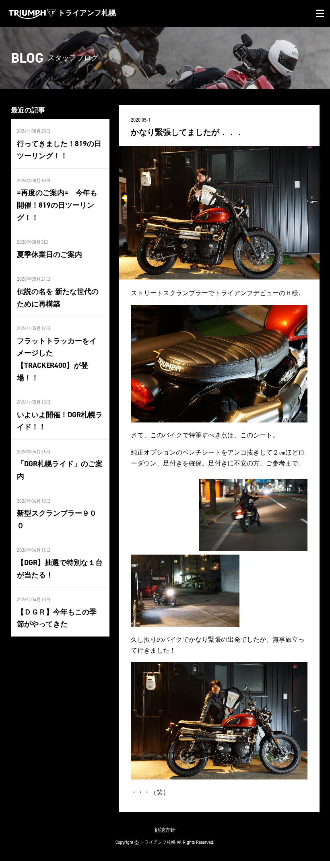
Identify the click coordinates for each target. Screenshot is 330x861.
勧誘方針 (165, 829)
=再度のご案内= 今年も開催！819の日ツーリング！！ (57, 205)
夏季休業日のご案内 (49, 254)
